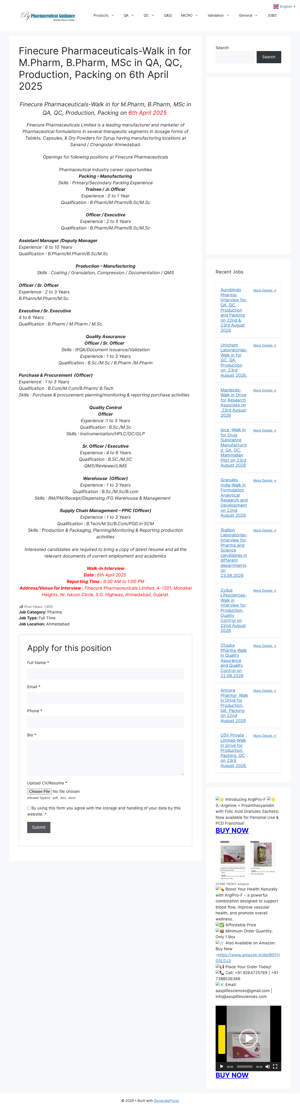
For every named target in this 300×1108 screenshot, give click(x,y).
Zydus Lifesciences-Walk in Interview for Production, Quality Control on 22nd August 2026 (234, 610)
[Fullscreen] (275, 1066)
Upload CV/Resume (47, 783)
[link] (105, 169)
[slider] (244, 1066)
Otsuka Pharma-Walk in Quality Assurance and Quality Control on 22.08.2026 (234, 660)
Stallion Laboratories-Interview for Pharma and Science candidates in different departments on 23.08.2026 (234, 553)
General (245, 15)
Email (34, 686)
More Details (263, 290)
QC (146, 15)
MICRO (186, 15)
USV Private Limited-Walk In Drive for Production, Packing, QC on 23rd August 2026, (234, 750)
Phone (34, 711)
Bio (31, 735)
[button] (248, 1038)
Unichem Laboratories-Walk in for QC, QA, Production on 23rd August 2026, (234, 360)
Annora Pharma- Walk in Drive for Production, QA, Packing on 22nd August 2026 (234, 705)
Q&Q (168, 15)
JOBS (272, 15)
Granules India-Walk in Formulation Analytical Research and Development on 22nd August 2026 (234, 497)
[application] (248, 1038)
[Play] (221, 1066)
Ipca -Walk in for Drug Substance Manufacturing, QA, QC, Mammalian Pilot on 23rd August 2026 (234, 447)
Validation (216, 15)
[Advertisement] (248, 169)
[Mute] (267, 1066)
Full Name (38, 662)
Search (222, 47)
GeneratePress (166, 1100)
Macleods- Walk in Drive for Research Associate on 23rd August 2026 (233, 403)
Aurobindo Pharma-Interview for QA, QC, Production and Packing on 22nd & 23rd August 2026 (234, 310)
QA (126, 15)
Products (101, 15)
